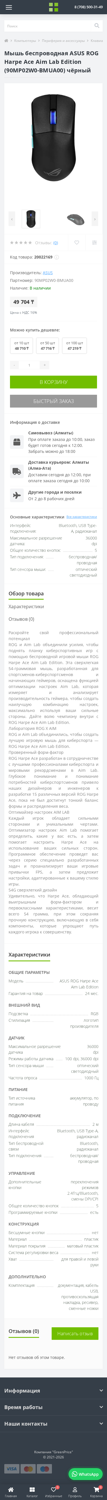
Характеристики (26, 606)
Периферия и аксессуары (63, 40)
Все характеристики (81, 516)
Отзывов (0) (21, 619)
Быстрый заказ (53, 401)
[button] (88, 6)
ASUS (48, 272)
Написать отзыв (75, 1333)
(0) (55, 242)
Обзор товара (26, 593)
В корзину (54, 381)
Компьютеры (25, 40)
